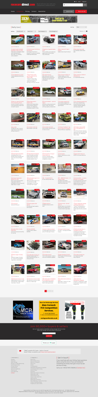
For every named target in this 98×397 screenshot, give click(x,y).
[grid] (86, 31)
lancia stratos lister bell (47, 127)
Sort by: (72, 27)
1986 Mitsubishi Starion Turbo (17, 279)
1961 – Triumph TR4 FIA (47, 178)
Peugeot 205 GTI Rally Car (79, 153)
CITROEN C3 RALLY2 (46, 203)
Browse (13, 359)
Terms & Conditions (15, 369)
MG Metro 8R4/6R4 (31, 229)
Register (84, 1)
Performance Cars (35, 375)
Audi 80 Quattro (61, 153)
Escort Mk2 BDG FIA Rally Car (33, 254)
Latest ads (69, 11)
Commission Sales (15, 364)
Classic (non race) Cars (36, 376)
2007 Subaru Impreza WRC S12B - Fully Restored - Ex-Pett (79, 128)
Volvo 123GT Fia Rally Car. (79, 254)
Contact (34, 11)
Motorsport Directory (36, 379)
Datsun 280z (14, 127)
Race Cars (33, 359)
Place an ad (81, 11)
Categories (20, 11)
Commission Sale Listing (36, 369)
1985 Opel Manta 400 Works (17, 153)
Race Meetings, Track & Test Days (39, 380)
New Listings (14, 362)
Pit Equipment (34, 366)
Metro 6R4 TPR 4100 (46, 74)
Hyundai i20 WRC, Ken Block (48, 229)
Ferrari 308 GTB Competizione (80, 101)
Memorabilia (34, 378)
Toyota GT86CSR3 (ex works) (17, 74)
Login (79, 1)
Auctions (33, 371)
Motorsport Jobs (34, 374)
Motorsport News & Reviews (37, 372)
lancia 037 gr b (14, 203)
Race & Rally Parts (35, 360)
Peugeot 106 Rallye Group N (64, 254)
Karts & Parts (34, 370)
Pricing (27, 11)
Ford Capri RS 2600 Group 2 (64, 229)
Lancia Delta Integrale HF (63, 101)
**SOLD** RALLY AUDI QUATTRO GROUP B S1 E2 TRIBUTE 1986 (32, 76)
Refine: (12, 31)
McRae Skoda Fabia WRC (79, 49)
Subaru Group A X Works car (64, 74)
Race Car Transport (35, 362)
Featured (13, 360)
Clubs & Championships (36, 382)
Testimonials (14, 367)
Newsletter (41, 11)
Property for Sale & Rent (36, 383)
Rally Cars (33, 363)
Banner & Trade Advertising (17, 363)
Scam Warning (14, 371)
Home (13, 11)
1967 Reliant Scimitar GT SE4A (33, 279)
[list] (84, 31)
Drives (32, 364)
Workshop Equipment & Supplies (38, 367)
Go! (85, 5)
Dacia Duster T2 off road (32, 127)
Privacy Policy (14, 366)
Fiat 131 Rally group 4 (46, 254)
